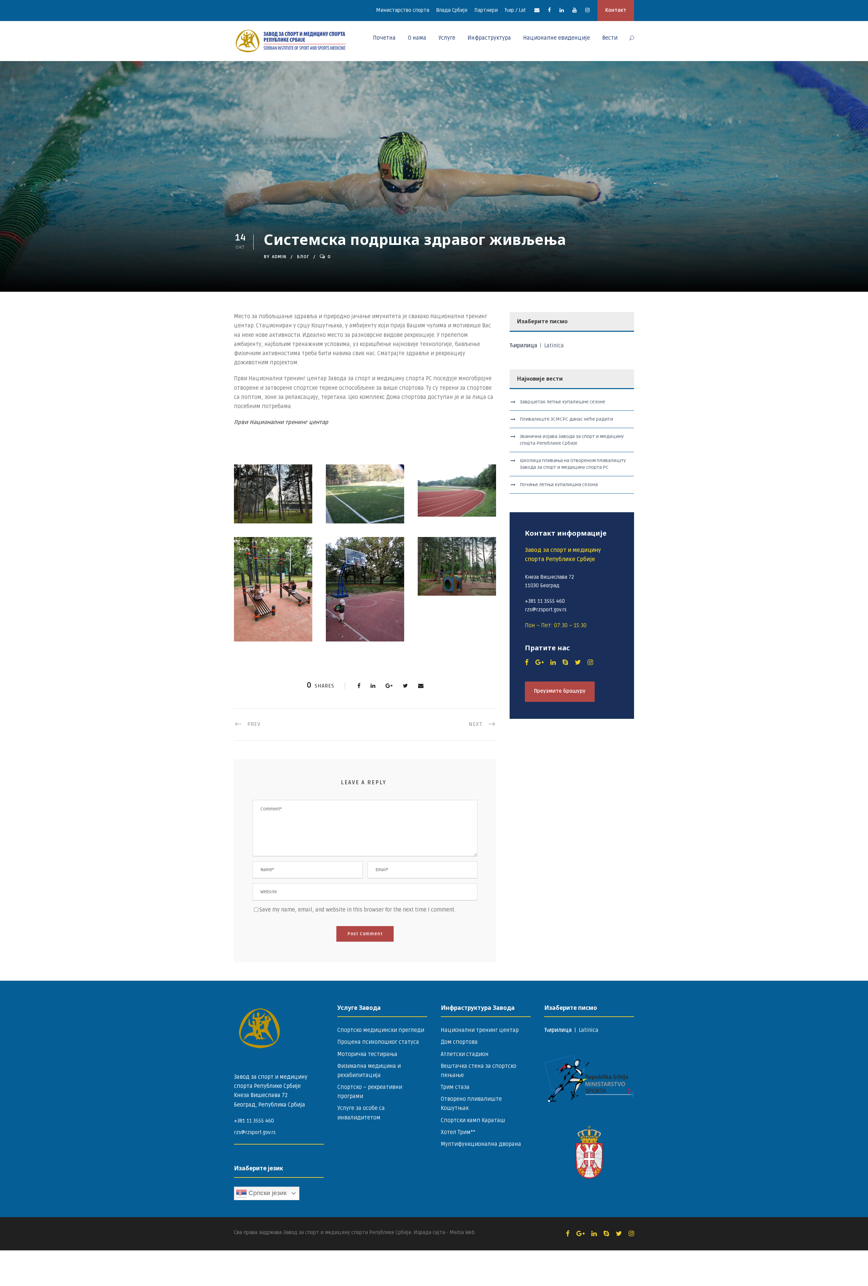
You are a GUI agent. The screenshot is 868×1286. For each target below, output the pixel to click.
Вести (609, 38)
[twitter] (578, 662)
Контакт (615, 10)
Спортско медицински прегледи (380, 1030)
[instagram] (587, 10)
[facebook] (549, 10)
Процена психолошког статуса (378, 1042)
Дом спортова (459, 1042)
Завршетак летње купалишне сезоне (562, 402)
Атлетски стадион (465, 1054)
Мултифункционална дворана (481, 1144)
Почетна (384, 38)
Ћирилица (524, 345)
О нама (417, 38)
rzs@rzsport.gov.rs (255, 1132)
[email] (536, 10)
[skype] (565, 662)
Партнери (486, 10)
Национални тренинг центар (480, 1030)
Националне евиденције (556, 38)
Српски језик (267, 1192)
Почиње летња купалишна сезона (559, 484)
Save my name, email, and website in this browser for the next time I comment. (357, 909)
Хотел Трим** (458, 1132)
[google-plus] (539, 662)
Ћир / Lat (515, 10)
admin (279, 257)
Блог (303, 257)
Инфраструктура (489, 38)
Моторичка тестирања (367, 1054)
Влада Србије (452, 10)
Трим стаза (455, 1087)
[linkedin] (561, 10)
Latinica (554, 345)
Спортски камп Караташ (473, 1120)
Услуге (446, 38)
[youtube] (574, 10)
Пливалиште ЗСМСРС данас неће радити (566, 419)
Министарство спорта (402, 10)
